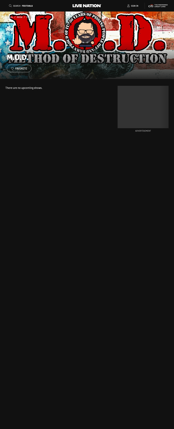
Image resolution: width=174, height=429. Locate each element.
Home (10, 16)
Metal (19, 16)
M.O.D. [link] (29, 16)
